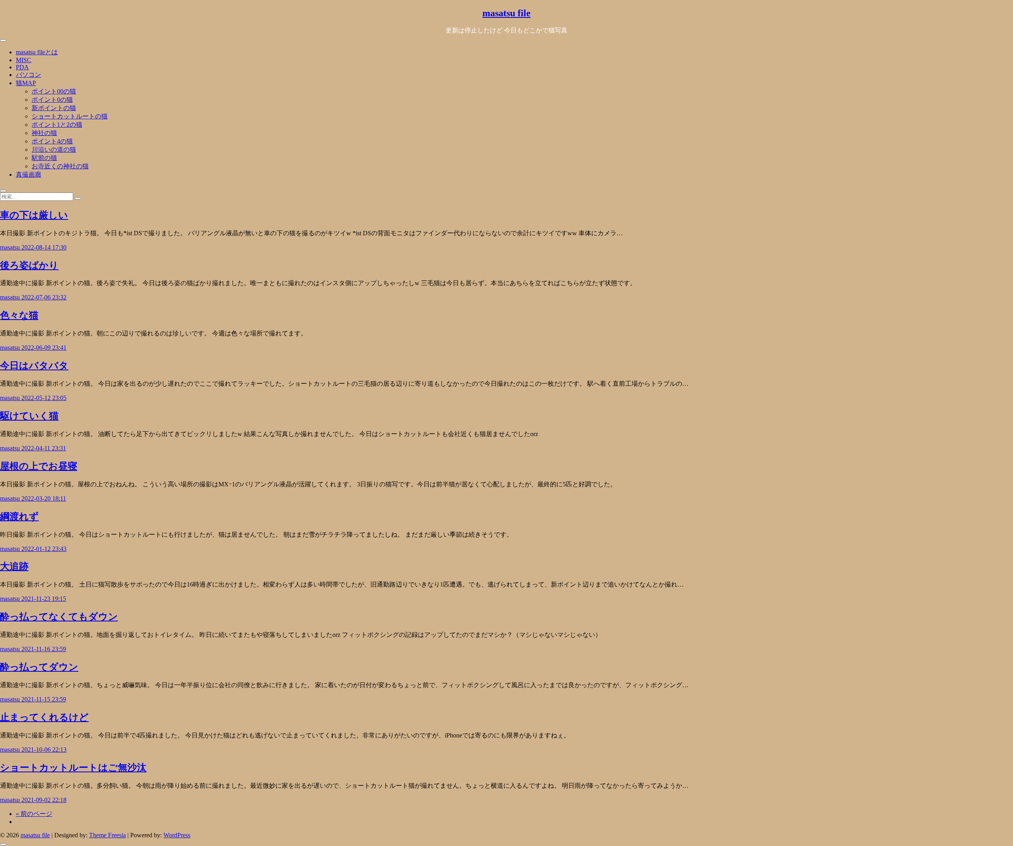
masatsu (10, 247)
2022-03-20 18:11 (43, 498)
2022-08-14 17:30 (43, 247)
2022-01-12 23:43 (43, 548)
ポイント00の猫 (54, 91)
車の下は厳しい (34, 215)
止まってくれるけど (44, 717)
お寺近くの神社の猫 (60, 166)
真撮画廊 (28, 174)
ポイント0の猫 (52, 99)
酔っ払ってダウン (39, 667)
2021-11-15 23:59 (43, 699)
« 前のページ (34, 813)
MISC (23, 60)
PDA (22, 67)
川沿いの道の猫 (54, 149)
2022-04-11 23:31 (43, 448)
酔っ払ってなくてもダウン (59, 617)
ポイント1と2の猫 (57, 124)
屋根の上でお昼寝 (38, 466)
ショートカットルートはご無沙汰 (73, 767)
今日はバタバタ (34, 365)
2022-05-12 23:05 (43, 397)
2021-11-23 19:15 (43, 598)
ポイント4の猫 (52, 141)
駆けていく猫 (29, 416)
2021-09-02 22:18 (43, 799)
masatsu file (506, 13)
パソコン (28, 74)
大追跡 (14, 566)
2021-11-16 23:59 (43, 649)
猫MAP (26, 83)
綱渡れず (19, 516)
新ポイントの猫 (54, 108)
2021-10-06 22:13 (43, 749)
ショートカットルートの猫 (70, 116)
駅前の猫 (44, 157)
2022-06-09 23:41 (43, 347)
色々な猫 (19, 315)
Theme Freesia (107, 835)
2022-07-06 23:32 (43, 297)
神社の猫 (44, 133)
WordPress (176, 835)
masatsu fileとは (37, 52)
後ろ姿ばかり (29, 265)
